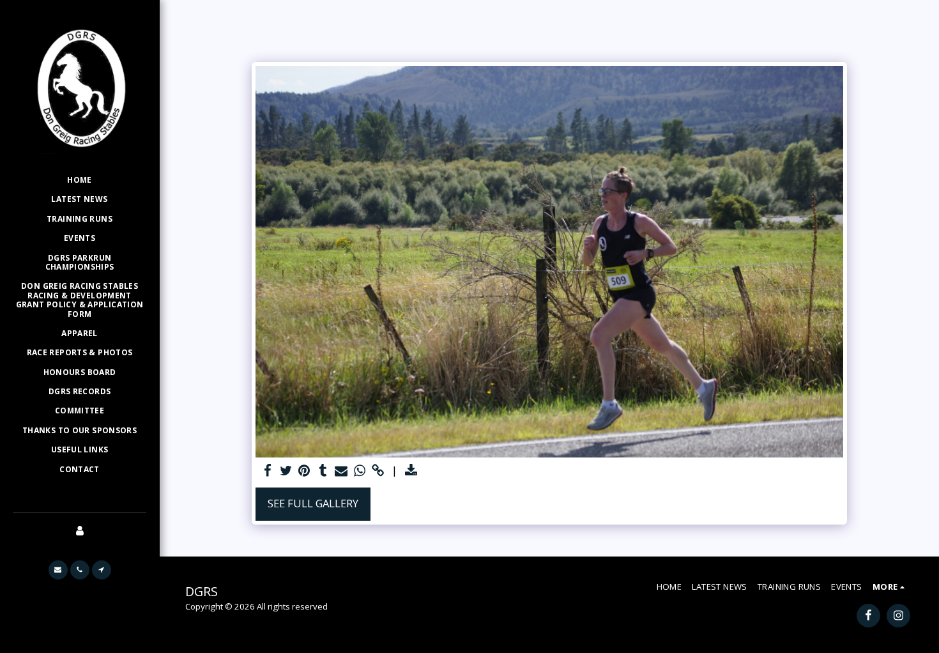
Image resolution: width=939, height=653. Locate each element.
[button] (58, 570)
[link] (378, 471)
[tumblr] (323, 471)
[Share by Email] (341, 471)
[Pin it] (304, 471)
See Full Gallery (313, 503)
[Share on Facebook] (267, 471)
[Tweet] (286, 471)
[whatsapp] (360, 471)
